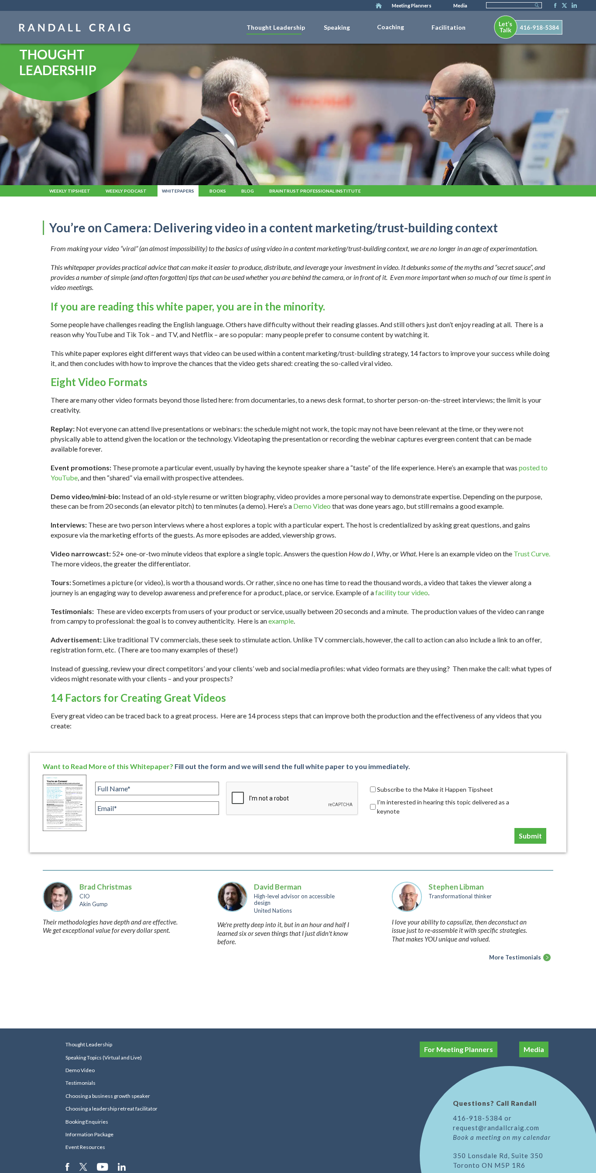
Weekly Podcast (126, 190)
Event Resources (85, 1147)
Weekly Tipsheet (69, 190)
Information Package (89, 1134)
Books (217, 190)
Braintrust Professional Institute (315, 190)
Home (379, 6)
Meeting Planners (412, 5)
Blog (247, 190)
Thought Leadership (276, 27)
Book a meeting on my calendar (502, 1137)
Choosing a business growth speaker (107, 1096)
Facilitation (449, 27)
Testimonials (80, 1083)
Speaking (337, 27)
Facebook (552, 6)
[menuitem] (275, 26)
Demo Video (80, 1070)
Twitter (562, 6)
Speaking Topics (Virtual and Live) (103, 1057)
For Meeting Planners (458, 1049)
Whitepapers (178, 190)
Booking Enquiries (86, 1121)
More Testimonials (515, 957)
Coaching (390, 27)
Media (460, 5)
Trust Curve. (532, 553)
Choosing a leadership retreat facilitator (111, 1108)
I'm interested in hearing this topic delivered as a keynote (443, 806)
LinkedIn (573, 6)
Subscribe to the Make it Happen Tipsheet (435, 789)
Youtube (103, 1166)
